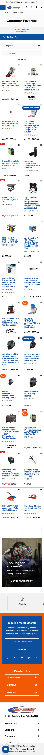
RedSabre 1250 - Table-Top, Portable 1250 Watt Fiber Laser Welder (10, 473)
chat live (11, 685)
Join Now (22, 649)
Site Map (32, 752)
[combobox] (22, 53)
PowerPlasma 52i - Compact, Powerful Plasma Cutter (10, 163)
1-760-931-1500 (13, 677)
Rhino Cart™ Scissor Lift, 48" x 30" (10, 200)
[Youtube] (22, 657)
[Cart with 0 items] (41, 7)
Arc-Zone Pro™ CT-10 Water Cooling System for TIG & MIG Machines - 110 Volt (31, 243)
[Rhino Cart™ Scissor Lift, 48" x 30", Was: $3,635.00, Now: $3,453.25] (11, 188)
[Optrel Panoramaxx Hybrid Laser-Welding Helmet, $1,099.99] (11, 382)
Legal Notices (27, 749)
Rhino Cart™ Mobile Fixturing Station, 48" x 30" (10, 240)
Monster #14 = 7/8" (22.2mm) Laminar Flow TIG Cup (10, 123)
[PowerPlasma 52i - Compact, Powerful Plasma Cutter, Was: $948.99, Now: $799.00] (11, 152)
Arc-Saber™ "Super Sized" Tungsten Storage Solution (32, 164)
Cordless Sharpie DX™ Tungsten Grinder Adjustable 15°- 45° (10, 84)
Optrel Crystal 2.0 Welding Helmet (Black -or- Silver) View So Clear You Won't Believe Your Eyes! (10, 359)
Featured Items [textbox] (10, 53)
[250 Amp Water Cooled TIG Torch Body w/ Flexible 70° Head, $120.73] (33, 460)
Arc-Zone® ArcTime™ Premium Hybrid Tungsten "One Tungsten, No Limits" (31, 127)
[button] (22, 599)
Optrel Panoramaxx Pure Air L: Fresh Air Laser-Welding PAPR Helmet (33, 357)
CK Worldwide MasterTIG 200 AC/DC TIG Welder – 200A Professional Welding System (10, 433)
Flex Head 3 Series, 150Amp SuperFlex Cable (32, 508)
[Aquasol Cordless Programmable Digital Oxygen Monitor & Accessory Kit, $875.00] (11, 269)
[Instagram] (7, 657)
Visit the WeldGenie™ (22, 581)
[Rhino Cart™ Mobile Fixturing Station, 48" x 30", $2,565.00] (11, 228)
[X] (36, 657)
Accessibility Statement (18, 752)
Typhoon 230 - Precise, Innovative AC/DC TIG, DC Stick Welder (32, 431)
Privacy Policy (15, 749)
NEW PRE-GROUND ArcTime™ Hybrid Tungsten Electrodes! (32, 323)
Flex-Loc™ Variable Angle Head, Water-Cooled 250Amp (10, 508)
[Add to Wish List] (19, 65)
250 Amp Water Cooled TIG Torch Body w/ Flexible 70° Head (32, 473)
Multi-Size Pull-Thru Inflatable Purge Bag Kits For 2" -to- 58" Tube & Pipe (32, 282)
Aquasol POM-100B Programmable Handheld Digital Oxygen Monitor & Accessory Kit (32, 203)
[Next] (39, 529)
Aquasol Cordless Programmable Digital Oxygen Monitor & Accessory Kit (10, 282)
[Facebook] (14, 657)
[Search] (26, 7)
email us (11, 693)
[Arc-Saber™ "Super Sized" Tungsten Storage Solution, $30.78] (33, 152)
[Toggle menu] (3, 7)
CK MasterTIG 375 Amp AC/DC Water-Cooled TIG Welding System (10, 322)
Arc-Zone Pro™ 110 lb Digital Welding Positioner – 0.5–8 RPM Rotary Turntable (32, 86)
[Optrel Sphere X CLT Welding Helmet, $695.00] (33, 382)
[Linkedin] (29, 657)
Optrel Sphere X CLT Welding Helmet (31, 394)
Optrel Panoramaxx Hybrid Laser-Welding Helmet (9, 395)
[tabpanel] (22, 562)
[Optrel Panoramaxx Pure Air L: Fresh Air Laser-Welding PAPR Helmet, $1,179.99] (33, 345)
